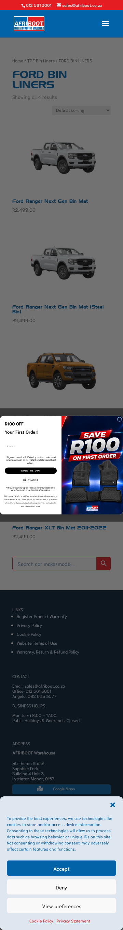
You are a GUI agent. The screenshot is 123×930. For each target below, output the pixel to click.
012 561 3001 (38, 4)
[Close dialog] (119, 419)
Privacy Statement (73, 920)
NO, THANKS (30, 480)
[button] (112, 804)
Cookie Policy (41, 920)
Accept (61, 868)
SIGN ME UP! (30, 470)
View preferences (61, 905)
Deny (61, 887)
